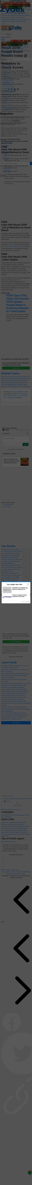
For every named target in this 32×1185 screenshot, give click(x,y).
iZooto (28, 601)
